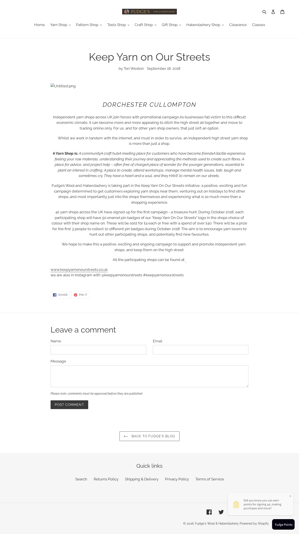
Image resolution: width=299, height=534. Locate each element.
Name (56, 341)
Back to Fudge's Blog (152, 436)
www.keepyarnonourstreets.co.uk (79, 269)
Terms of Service (209, 479)
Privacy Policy (177, 479)
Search (81, 479)
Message (58, 361)
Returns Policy (106, 479)
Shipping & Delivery (141, 479)
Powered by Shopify (254, 523)
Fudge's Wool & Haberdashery (217, 523)
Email (157, 341)
